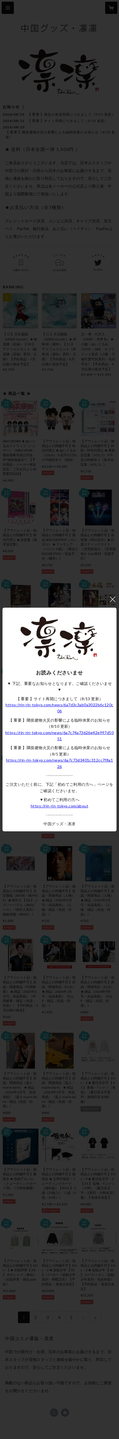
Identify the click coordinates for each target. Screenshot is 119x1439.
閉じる (112, 599)
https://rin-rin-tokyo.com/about (59, 806)
